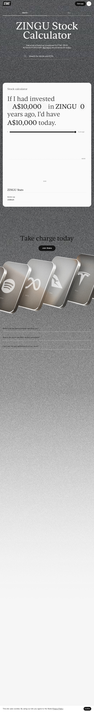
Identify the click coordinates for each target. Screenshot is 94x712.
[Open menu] (89, 3)
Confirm (87, 709)
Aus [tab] (69, 13)
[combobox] (49, 56)
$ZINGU (47, 48)
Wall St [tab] (25, 13)
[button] (47, 329)
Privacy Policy (57, 709)
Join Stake (47, 248)
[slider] (75, 132)
